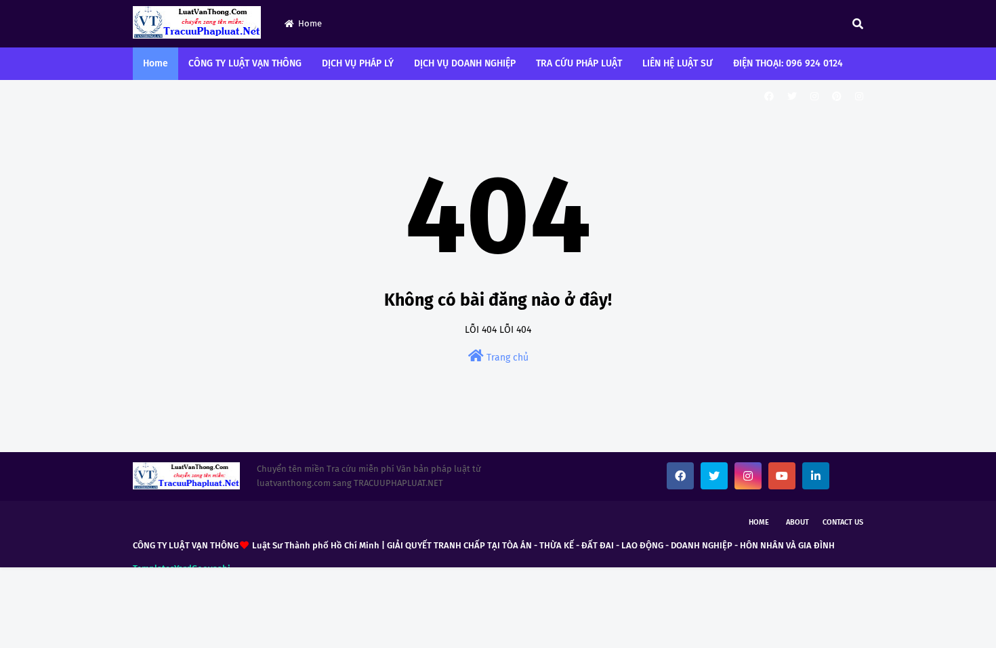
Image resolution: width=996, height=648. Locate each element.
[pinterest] (837, 96)
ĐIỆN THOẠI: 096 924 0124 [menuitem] (788, 63)
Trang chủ (506, 357)
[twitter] (792, 96)
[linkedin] (815, 475)
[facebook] (769, 96)
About (797, 522)
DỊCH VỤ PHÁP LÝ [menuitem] (358, 63)
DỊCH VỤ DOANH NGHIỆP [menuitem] (465, 63)
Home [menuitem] (155, 63)
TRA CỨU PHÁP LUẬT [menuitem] (579, 63)
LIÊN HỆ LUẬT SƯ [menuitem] (677, 63)
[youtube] (781, 475)
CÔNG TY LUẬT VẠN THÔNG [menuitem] (245, 63)
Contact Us (843, 522)
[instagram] (814, 96)
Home (310, 23)
